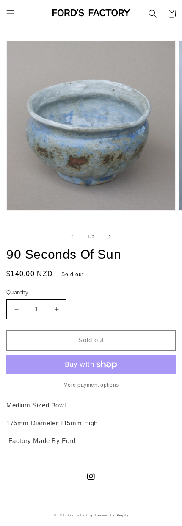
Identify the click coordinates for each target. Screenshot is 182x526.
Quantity (17, 292)
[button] (10, 13)
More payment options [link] (91, 385)
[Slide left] (72, 236)
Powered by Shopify (112, 515)
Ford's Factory (80, 515)
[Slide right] (109, 236)
